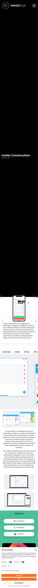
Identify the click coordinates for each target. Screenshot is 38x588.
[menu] (34, 5)
